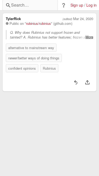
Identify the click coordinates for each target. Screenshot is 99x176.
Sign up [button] (76, 5)
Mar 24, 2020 (83, 18)
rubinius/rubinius (38, 23)
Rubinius (49, 68)
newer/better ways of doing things (33, 58)
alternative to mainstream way (31, 47)
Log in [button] (91, 5)
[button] (63, 5)
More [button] (89, 37)
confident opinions (22, 68)
